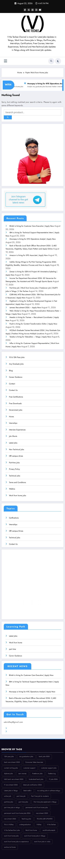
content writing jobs (11, 768)
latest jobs (61, 86)
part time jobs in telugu (12, 807)
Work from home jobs (17, 495)
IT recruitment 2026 (11, 785)
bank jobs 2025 (44, 756)
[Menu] (5, 61)
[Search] (51, 61)
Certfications (14, 517)
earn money (22, 773)
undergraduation (25, 824)
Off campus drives (16, 456)
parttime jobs (8, 802)
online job (7, 796)
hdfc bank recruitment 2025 (13, 779)
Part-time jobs (14, 462)
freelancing (52, 773)
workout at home (10, 847)
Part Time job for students (40, 796)
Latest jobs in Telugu (11, 790)
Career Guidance (15, 377)
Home (11, 416)
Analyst (22, 86)
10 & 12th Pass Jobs (16, 357)
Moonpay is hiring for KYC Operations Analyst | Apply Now (33, 239)
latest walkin (27, 790)
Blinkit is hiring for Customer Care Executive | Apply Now (32, 226)
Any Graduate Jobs (16, 364)
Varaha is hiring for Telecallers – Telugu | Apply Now (30, 336)
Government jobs (15, 410)
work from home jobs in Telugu (34, 836)
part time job (21, 796)
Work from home (15, 642)
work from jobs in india (42, 841)
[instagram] (36, 9)
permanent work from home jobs (37, 807)
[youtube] (40, 9)
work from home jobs (11, 836)
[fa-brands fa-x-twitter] (28, 9)
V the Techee (51, 824)
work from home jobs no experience (16, 841)
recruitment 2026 (10, 819)
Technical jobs (14, 475)
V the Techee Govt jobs (12, 830)
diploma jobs (8, 773)
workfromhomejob (49, 830)
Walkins (12, 489)
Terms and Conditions (17, 482)
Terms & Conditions (16, 728)
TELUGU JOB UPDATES (44, 819)
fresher (47, 86)
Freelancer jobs (37, 773)
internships (53, 86)
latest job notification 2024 (32, 785)
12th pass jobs (9, 756)
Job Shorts (13, 436)
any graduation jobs (26, 756)
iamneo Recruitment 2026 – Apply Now (25, 307)
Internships (13, 423)
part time (12, 649)
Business (41, 86)
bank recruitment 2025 (12, 762)
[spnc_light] (58, 61)
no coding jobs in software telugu (48, 790)
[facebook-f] (25, 9)
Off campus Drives (16, 531)
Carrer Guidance (15, 655)
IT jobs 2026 (53, 779)
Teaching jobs (26, 819)
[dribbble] (32, 9)
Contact (12, 383)
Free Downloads (15, 403)
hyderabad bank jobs (36, 779)
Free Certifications (16, 396)
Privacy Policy (14, 469)
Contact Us (13, 390)
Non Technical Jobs (16, 449)
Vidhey (39, 824)
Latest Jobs (13, 442)
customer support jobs (48, 768)
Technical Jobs (14, 537)
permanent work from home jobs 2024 (17, 813)
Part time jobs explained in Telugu (45, 802)
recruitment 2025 (42, 813)
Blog (11, 370)
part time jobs (23, 802)
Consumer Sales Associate (34, 762)
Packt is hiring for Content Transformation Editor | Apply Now (33, 323)
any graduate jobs (31, 86)
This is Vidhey (9, 824)
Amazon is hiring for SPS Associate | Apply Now (29, 255)
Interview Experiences (17, 429)
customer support (29, 768)
